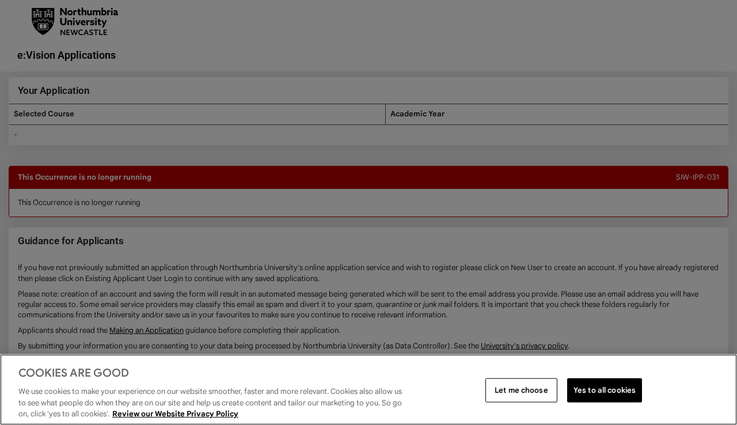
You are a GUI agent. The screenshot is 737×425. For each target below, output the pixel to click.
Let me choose (521, 390)
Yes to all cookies (604, 390)
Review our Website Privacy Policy (175, 413)
